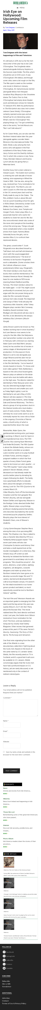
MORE (5, 794)
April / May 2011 (8, 30)
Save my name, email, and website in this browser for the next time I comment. (19, 753)
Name (6, 721)
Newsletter (6, 986)
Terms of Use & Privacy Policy (14, 1003)
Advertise (6, 998)
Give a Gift (6, 984)
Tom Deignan (10, 27)
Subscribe (6, 981)
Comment (7, 698)
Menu (22, 8)
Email (5, 731)
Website (6, 741)
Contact (5, 1001)
